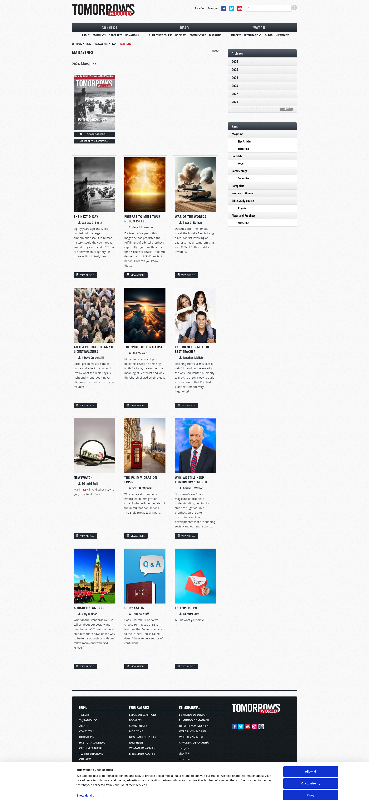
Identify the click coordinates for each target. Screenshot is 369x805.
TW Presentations (91, 753)
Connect (110, 27)
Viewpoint (282, 35)
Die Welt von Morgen (194, 726)
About (85, 35)
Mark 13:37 (81, 489)
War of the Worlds (190, 216)
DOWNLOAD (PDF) (96, 134)
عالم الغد (184, 748)
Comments (99, 35)
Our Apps (85, 759)
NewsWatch (83, 477)
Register (243, 208)
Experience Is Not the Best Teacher (192, 349)
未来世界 (184, 753)
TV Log (269, 35)
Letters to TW (186, 607)
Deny (310, 795)
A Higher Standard (89, 607)
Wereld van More (191, 737)
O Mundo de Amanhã (194, 742)
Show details (85, 795)
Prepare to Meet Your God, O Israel (142, 219)
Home (79, 44)
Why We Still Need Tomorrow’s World (191, 479)
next (286, 109)
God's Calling (135, 607)
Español (199, 8)
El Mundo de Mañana (194, 720)
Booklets (180, 35)
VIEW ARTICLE (87, 275)
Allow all (311, 771)
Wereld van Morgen (193, 731)
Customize (308, 783)
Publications (139, 707)
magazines (101, 44)
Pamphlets (238, 186)
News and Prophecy (243, 215)
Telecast (236, 35)
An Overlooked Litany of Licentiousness (94, 349)
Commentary (198, 35)
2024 (114, 44)
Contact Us (87, 731)
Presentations (252, 35)
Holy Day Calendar (92, 742)
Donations (132, 35)
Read (184, 27)
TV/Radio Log (88, 720)
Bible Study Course (160, 35)
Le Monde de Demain (193, 714)
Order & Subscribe (91, 748)
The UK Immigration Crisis (140, 479)
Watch (259, 27)
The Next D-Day (86, 216)
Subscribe (243, 149)
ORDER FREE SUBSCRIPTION (94, 141)
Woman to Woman (243, 193)
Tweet (215, 50)
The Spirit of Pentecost (143, 347)
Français (213, 8)
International (189, 707)
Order (241, 164)
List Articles (245, 141)
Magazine (215, 35)
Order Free (115, 35)
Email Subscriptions (142, 714)
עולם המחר (185, 759)
